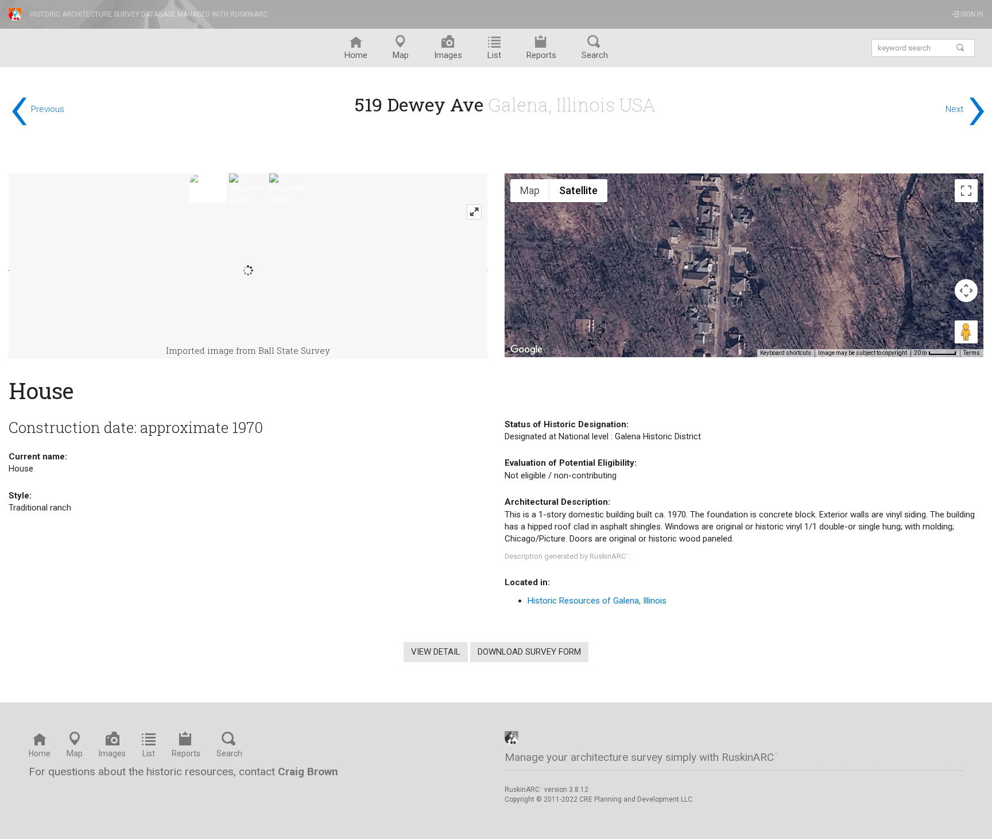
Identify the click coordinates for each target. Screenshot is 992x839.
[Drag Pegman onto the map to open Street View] (966, 331)
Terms (971, 353)
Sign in (971, 14)
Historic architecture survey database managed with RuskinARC (150, 14)
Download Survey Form (529, 652)
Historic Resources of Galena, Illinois (597, 601)
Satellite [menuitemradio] (578, 190)
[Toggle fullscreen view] (966, 190)
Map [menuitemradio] (530, 190)
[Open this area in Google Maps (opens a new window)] (526, 349)
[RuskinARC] (511, 737)
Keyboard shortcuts (785, 353)
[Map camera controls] (966, 290)
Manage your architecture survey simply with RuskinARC (641, 757)
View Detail (435, 652)
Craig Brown (308, 771)
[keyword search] (960, 47)
